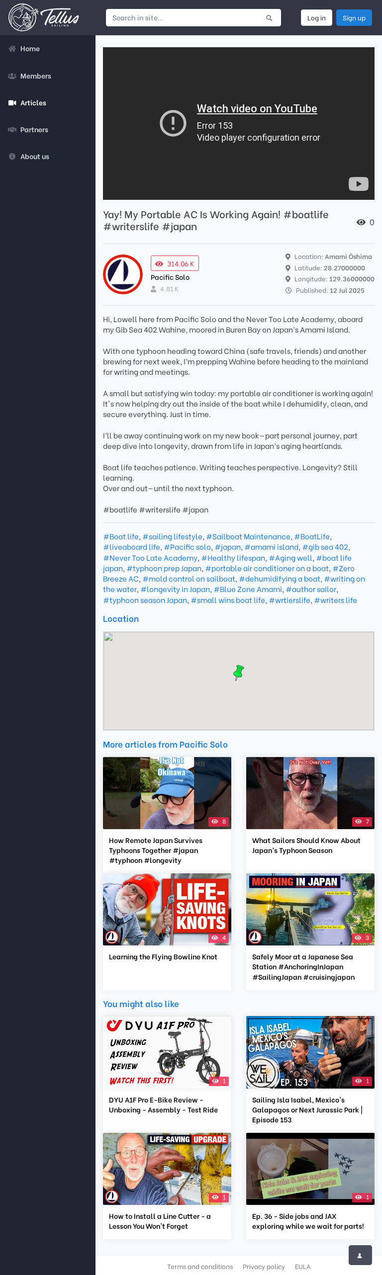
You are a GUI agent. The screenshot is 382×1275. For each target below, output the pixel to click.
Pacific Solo (170, 276)
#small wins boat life (228, 599)
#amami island (271, 546)
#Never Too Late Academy (150, 557)
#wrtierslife (289, 599)
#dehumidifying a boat (279, 578)
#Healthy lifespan (233, 557)
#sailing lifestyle (172, 535)
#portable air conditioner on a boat (267, 567)
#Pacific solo (187, 546)
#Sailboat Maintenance (248, 535)
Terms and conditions (200, 1266)
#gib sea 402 (325, 546)
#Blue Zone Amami (247, 588)
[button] (239, 673)
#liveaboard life (131, 546)
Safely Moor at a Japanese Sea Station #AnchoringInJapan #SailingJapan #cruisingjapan (303, 966)
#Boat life (121, 535)
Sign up (354, 17)
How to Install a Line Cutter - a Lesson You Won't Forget (160, 1221)
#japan (227, 546)
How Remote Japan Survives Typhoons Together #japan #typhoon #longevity (155, 850)
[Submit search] (269, 17)
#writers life (335, 599)
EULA (303, 1266)
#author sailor (311, 588)
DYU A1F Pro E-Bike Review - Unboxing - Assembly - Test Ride (163, 1104)
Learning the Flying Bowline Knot (163, 956)
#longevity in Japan (175, 588)
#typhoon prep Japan (163, 567)
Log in (316, 17)
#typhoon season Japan (145, 599)
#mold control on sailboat (188, 578)
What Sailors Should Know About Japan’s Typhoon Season (306, 845)
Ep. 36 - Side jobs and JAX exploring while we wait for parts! (308, 1221)
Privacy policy (264, 1266)
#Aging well (290, 557)
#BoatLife (312, 535)
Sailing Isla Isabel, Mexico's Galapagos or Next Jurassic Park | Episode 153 (307, 1109)
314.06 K (180, 263)
